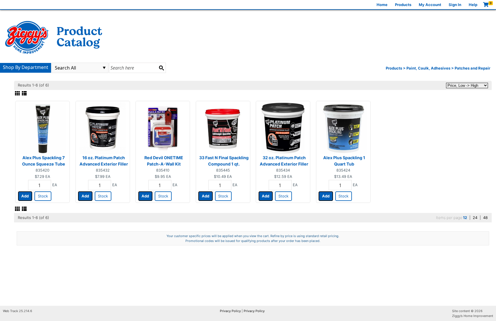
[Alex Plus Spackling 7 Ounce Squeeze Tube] (42, 128)
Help (473, 4)
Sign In (455, 4)
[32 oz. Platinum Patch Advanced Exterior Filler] (283, 128)
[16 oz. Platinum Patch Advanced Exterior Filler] (103, 128)
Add (25, 196)
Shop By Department (25, 67)
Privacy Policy (230, 311)
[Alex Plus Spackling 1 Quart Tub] (343, 128)
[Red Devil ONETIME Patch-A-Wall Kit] (163, 128)
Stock (43, 196)
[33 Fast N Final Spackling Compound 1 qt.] (223, 128)
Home (382, 4)
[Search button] (161, 68)
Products (403, 4)
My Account (430, 4)
